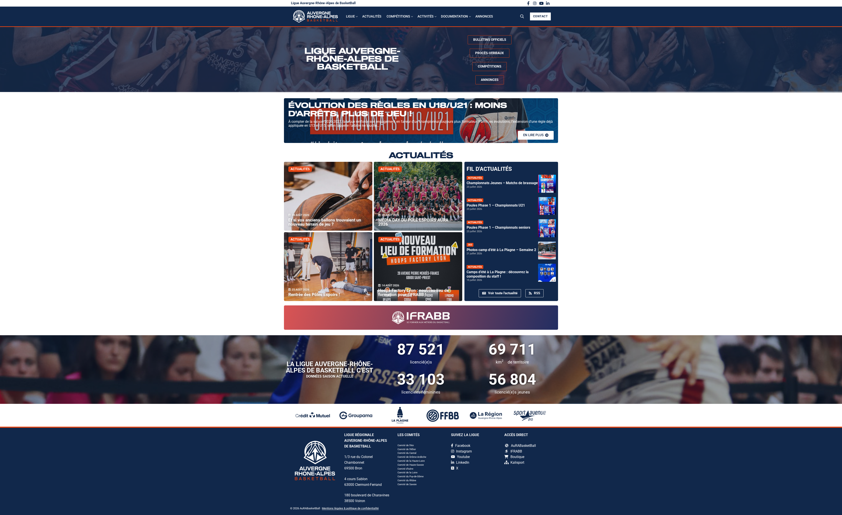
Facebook (462, 446)
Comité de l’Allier (407, 449)
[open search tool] (522, 16)
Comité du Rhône (407, 480)
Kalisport (517, 462)
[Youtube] (541, 3)
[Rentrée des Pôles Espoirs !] (328, 266)
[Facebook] (528, 3)
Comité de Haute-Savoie (411, 464)
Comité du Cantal (407, 453)
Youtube (463, 457)
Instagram (463, 451)
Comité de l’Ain (406, 445)
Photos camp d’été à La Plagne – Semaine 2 (501, 250)
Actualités (300, 169)
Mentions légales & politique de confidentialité (350, 508)
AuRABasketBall (523, 446)
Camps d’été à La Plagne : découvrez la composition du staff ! (498, 274)
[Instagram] (534, 3)
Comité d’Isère (405, 468)
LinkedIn (462, 462)
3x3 (470, 244)
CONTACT (540, 16)
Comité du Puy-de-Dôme (411, 476)
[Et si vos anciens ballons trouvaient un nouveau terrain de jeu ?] (328, 196)
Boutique (517, 457)
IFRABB (516, 451)
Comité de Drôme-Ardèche (412, 457)
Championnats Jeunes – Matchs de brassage (502, 183)
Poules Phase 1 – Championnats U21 (496, 205)
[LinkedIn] (547, 3)
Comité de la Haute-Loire (411, 461)
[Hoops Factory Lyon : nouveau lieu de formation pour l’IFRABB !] (418, 266)
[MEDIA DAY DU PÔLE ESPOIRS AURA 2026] (418, 196)
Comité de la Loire (407, 472)
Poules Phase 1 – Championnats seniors (498, 227)
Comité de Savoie (407, 484)
